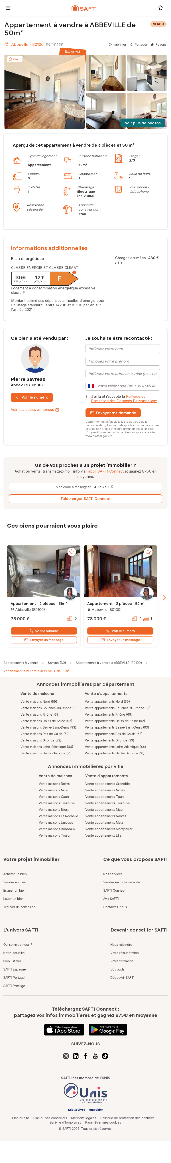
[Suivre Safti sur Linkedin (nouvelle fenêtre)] (75, 1056)
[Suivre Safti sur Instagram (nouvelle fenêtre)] (65, 1056)
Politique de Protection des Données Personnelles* (124, 398)
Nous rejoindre (121, 944)
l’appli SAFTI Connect (105, 471)
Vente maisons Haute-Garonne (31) (46, 753)
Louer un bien (13, 899)
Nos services (112, 874)
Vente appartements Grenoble (107, 784)
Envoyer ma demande (116, 413)
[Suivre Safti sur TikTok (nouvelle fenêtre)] (105, 1056)
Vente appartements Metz (104, 822)
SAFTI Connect (114, 890)
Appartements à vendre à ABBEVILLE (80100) (109, 663)
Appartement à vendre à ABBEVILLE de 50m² (36, 671)
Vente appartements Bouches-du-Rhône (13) (118, 708)
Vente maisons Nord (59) (38, 701)
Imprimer (120, 44)
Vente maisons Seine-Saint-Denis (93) (48, 727)
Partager (141, 44)
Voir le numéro (35, 397)
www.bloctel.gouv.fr (98, 436)
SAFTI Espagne (14, 969)
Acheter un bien (15, 874)
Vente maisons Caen (54, 797)
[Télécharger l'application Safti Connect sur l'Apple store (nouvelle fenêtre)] (64, 1030)
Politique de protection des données (127, 1118)
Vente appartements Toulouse (107, 803)
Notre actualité (14, 953)
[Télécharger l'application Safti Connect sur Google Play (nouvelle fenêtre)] (108, 1030)
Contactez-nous (115, 907)
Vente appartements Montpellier (108, 829)
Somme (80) (57, 663)
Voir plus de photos (143, 123)
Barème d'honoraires (65, 1122)
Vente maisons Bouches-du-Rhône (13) (49, 708)
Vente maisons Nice (53, 790)
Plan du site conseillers (50, 1118)
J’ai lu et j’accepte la (124, 398)
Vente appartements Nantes (105, 816)
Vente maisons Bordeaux (57, 829)
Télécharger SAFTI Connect (86, 498)
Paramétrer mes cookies (103, 1122)
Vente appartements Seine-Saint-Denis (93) (117, 727)
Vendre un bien (14, 882)
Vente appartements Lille (103, 835)
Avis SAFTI (111, 899)
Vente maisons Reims (54, 784)
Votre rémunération (124, 953)
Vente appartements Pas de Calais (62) (113, 734)
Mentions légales (83, 1118)
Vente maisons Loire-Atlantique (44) (46, 747)
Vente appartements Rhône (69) (108, 714)
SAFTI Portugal (14, 977)
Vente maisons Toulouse (57, 803)
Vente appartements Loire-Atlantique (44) (115, 747)
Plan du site (20, 1118)
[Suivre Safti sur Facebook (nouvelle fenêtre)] (85, 1056)
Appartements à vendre (21, 663)
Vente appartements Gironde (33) (109, 740)
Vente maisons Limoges (56, 822)
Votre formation (121, 961)
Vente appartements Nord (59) (107, 701)
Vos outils (117, 969)
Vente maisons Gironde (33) (40, 740)
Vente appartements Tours (104, 797)
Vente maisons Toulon (55, 835)
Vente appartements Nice (104, 809)
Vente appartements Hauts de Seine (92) (115, 721)
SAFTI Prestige (14, 986)
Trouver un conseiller (19, 907)
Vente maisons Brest (54, 809)
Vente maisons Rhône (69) (40, 714)
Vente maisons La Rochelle (58, 816)
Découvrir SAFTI (122, 977)
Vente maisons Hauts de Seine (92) (46, 721)
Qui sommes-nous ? (17, 944)
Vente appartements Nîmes (105, 790)
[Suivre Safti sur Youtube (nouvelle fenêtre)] (95, 1056)
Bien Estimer (12, 961)
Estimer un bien (14, 890)
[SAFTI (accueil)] (84, 8)
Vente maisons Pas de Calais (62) (45, 734)
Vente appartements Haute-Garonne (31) (115, 753)
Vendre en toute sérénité (121, 882)
